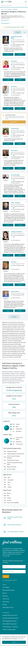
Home (2, 9)
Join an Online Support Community (15, 531)
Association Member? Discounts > (10, 618)
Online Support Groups (7, 607)
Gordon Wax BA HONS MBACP (16, 37)
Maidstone (9, 9)
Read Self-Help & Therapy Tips (14, 524)
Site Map (4, 604)
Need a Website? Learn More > (9, 624)
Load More (14, 316)
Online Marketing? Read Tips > (9, 621)
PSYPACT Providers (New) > (9, 629)
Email (8, 54)
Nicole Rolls (14, 61)
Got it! (14, 642)
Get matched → (14, 122)
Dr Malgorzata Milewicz (17, 232)
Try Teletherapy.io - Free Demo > (10, 627)
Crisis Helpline (5, 587)
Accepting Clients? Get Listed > (9, 615)
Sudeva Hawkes (15, 291)
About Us (4, 593)
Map (25, 32)
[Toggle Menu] (25, 2)
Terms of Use (5, 599)
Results (18, 32)
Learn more (20, 639)
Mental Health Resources (8, 590)
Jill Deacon (14, 262)
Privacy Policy (5, 602)
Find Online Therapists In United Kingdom (14, 517)
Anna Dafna (14, 86)
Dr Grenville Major (15, 175)
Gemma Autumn (15, 128)
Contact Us (5, 596)
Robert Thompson (15, 203)
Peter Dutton (14, 150)
